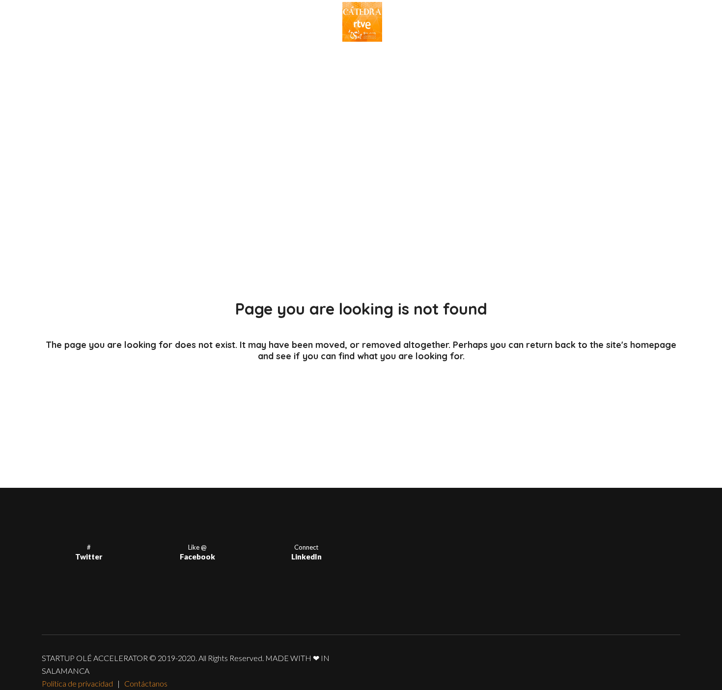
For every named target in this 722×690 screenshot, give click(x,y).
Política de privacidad (77, 683)
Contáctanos (145, 683)
